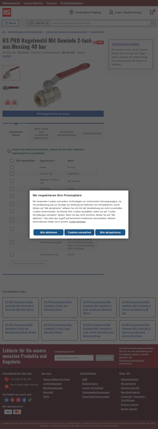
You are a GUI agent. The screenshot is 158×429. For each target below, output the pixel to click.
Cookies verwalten (79, 232)
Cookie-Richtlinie (77, 221)
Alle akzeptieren (110, 232)
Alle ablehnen (48, 232)
